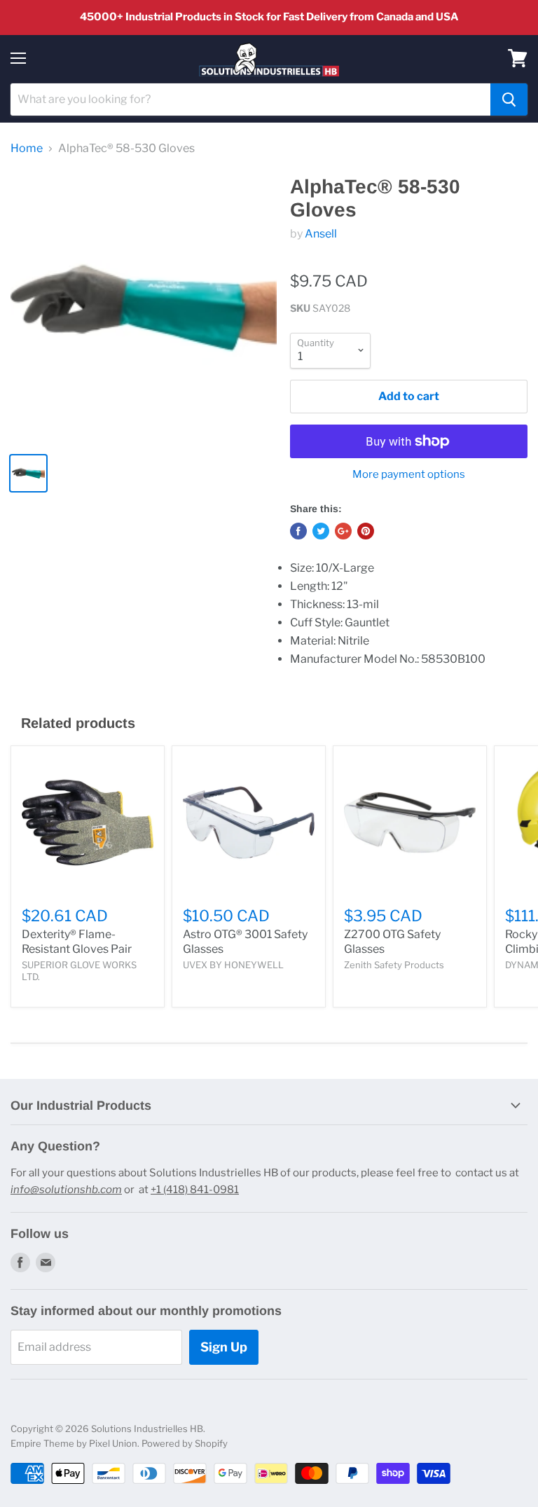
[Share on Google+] (343, 531)
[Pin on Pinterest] (365, 531)
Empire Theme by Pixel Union (74, 1443)
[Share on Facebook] (298, 531)
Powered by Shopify (185, 1443)
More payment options (408, 475)
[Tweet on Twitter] (320, 531)
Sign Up (223, 1347)
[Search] (508, 99)
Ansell (321, 233)
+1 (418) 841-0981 (195, 1189)
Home (27, 148)
